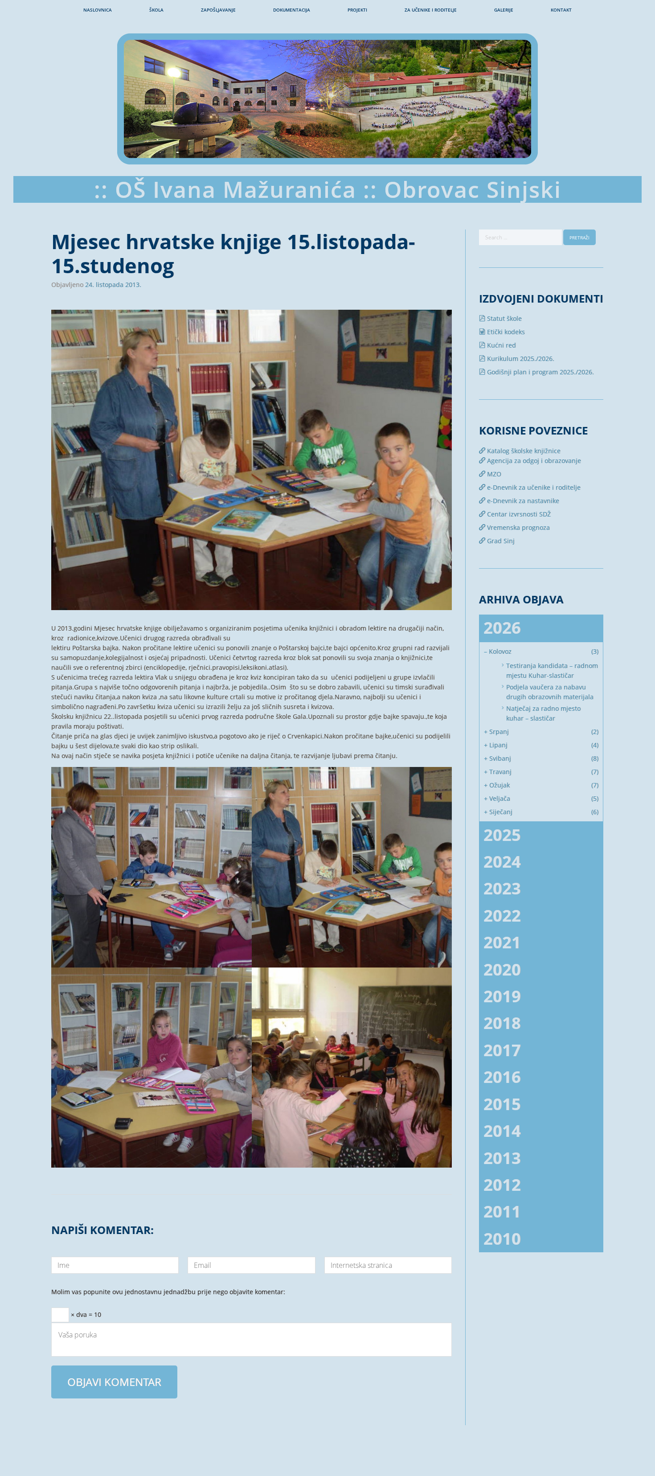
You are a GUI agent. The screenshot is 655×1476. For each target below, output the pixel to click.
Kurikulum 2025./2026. (519, 358)
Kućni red (500, 345)
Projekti (357, 10)
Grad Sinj (500, 541)
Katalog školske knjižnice (523, 451)
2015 (502, 1104)
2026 (502, 628)
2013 (502, 1158)
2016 (502, 1077)
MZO (493, 474)
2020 (502, 969)
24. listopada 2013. (113, 284)
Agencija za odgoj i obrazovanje (533, 460)
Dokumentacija (291, 10)
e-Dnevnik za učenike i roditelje (533, 487)
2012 (502, 1185)
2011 (502, 1211)
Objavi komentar (114, 1381)
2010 (502, 1239)
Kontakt (561, 10)
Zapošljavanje (218, 10)
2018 (502, 1023)
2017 (502, 1050)
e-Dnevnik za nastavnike (522, 500)
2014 (502, 1131)
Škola (156, 10)
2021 (502, 942)
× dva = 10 (85, 1313)
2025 (502, 835)
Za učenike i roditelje (431, 10)
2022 (502, 916)
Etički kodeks (505, 332)
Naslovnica (97, 10)
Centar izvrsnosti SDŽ (518, 514)
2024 (502, 862)
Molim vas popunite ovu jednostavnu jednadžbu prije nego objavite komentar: (168, 1292)
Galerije (503, 10)
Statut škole (503, 318)
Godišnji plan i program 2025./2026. (539, 372)
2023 (502, 888)
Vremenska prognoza (517, 527)
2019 (502, 996)
